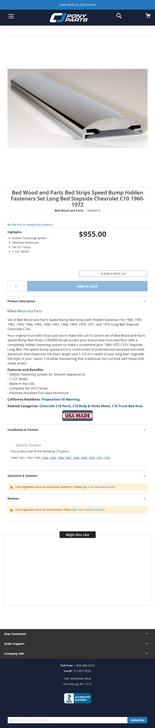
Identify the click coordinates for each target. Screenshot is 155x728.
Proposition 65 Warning (61, 399)
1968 (76, 458)
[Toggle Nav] (11, 16)
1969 (84, 458)
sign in (86, 487)
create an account (104, 487)
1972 (107, 458)
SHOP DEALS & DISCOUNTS (77, 5)
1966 (60, 458)
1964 (45, 458)
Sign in (76, 509)
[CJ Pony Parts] (74, 18)
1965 (52, 458)
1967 (68, 458)
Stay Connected (15, 634)
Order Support (14, 644)
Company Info (14, 653)
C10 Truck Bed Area (127, 406)
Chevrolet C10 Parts (55, 406)
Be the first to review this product (30, 224)
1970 (91, 458)
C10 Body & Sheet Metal (91, 406)
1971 (99, 458)
